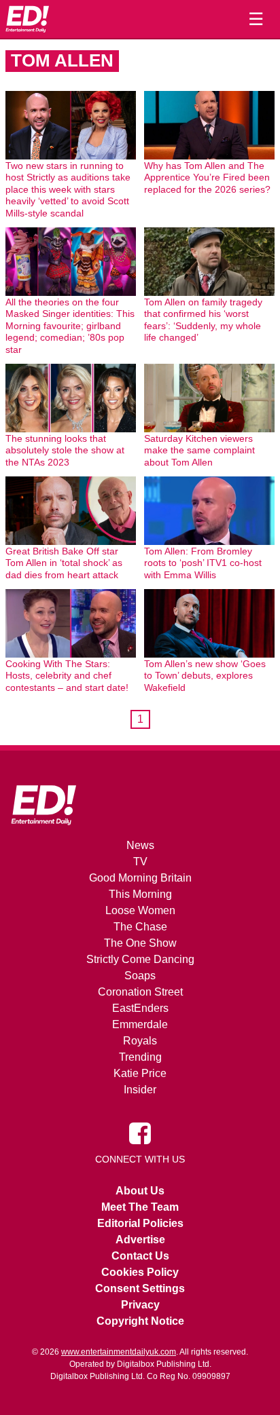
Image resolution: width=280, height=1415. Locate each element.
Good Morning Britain (140, 878)
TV (140, 861)
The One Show (140, 943)
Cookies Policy (140, 1272)
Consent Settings (140, 1288)
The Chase (140, 926)
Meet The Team (140, 1207)
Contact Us (140, 1256)
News (140, 845)
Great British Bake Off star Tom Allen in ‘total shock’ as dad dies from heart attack (63, 563)
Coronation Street (140, 992)
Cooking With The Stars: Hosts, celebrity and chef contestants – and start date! (66, 675)
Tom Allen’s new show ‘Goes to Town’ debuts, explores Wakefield (205, 675)
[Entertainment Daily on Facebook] (140, 1132)
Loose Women (140, 910)
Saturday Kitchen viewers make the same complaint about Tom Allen (199, 450)
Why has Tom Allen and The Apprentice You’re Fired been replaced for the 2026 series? (207, 177)
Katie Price (140, 1073)
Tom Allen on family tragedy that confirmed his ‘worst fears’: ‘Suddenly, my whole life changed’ (203, 320)
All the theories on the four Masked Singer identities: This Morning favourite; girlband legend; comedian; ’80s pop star (70, 326)
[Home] (27, 19)
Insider (140, 1089)
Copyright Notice (140, 1321)
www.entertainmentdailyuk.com (118, 1352)
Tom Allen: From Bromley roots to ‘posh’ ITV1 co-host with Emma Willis (203, 563)
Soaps (140, 975)
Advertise (140, 1239)
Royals (140, 1040)
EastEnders (140, 1008)
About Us (140, 1190)
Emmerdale (140, 1024)
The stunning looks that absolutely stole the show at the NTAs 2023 (64, 450)
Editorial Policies (140, 1223)
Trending (140, 1057)
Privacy (140, 1304)
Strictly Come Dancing (140, 959)
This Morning (140, 894)
